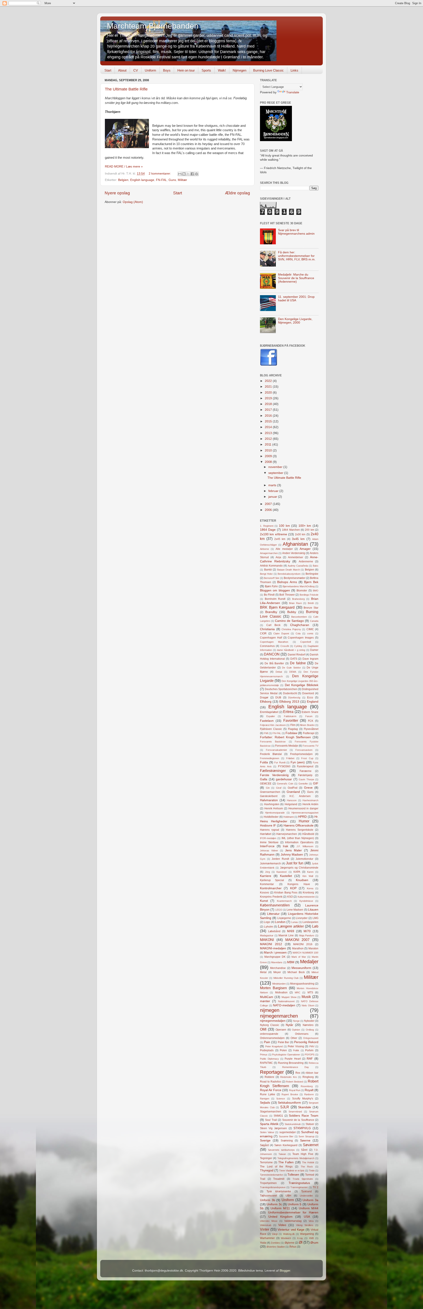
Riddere (269, 1077)
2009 (269, 456)
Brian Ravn (295, 603)
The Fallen (286, 1162)
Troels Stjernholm (303, 1179)
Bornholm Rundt (275, 598)
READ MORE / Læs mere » (124, 166)
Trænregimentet (299, 1187)
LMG (315, 918)
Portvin (309, 1050)
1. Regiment (266, 526)
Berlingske (312, 573)
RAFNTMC (266, 1062)
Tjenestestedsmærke (271, 1174)
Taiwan (282, 1154)
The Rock (307, 1166)
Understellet (306, 1195)
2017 (269, 409)
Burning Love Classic (268, 70)
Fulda (264, 762)
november (275, 467)
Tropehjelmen (268, 1183)
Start (107, 70)
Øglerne (289, 1242)
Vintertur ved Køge (291, 1229)
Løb (315, 926)
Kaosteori (281, 872)
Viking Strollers (304, 1225)
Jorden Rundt (280, 858)
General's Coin (285, 783)
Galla (263, 779)
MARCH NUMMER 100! (305, 952)
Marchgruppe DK (275, 956)
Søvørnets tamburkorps (281, 1150)
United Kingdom (280, 1216)
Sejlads (265, 1102)
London (280, 922)
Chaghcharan (299, 625)
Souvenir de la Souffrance (298, 1119)
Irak (285, 846)
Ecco (310, 697)
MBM (290, 962)
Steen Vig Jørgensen (273, 1128)
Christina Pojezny (291, 629)
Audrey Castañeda (298, 565)
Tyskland (306, 1191)
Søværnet (310, 1145)
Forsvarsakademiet (276, 750)
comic (310, 633)
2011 (268, 444)
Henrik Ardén (310, 804)
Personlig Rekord (306, 1042)
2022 (269, 381)
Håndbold (308, 834)
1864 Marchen (291, 529)
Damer (314, 650)
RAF (310, 1058)
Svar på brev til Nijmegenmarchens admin (296, 231)
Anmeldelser (295, 557)
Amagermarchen (269, 553)
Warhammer (267, 1238)
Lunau (294, 922)
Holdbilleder (271, 816)
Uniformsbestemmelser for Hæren (293, 1212)
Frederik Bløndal (271, 754)
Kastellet (286, 876)
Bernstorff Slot (271, 578)
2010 (269, 450)
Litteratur (273, 913)
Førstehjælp (305, 775)
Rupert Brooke (290, 1094)
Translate (292, 92)
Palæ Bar (283, 1042)
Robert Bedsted (294, 1081)
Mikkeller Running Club (286, 978)
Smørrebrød (295, 1111)
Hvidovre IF (268, 825)
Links (294, 70)
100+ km (305, 525)
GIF (315, 783)
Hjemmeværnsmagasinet (304, 812)
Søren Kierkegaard (285, 1145)
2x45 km (279, 539)
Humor (304, 821)
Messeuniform (301, 968)
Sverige (265, 1140)
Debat (279, 671)
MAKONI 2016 (302, 944)
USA (307, 1216)
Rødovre (309, 1094)
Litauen (313, 909)
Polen (283, 1050)
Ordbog (310, 1029)
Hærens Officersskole (299, 825)
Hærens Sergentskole (299, 829)
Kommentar (267, 884)
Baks (315, 565)
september (276, 473)
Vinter (264, 1229)
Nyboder (309, 1020)
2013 (269, 433)
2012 (269, 438)
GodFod (292, 787)
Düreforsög (294, 697)
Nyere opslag (117, 193)
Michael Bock (296, 972)
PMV (311, 1046)
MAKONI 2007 (297, 940)
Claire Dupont (281, 633)
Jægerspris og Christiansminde (299, 867)
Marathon (298, 948)
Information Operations (299, 842)
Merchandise (278, 968)
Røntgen (264, 1098)
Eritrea (288, 712)
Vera (311, 1221)
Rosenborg (307, 1086)
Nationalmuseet (286, 1001)
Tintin (312, 1170)
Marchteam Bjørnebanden (153, 25)
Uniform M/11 (280, 1208)
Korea (310, 888)
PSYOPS (309, 1054)
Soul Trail (271, 1119)
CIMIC (310, 629)
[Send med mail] (180, 174)
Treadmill (278, 1178)
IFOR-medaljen (268, 838)
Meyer (277, 972)
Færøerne (306, 771)
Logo (267, 922)
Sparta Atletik (269, 1124)
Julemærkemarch (270, 863)
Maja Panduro (306, 935)
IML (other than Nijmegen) (298, 838)
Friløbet (290, 758)
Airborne (264, 549)
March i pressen (275, 952)
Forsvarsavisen (303, 750)
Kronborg (308, 892)
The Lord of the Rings (276, 1166)
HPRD (302, 816)
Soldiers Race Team (303, 1115)
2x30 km (300, 534)
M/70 (307, 931)
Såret (304, 1149)
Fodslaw (291, 733)
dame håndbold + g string (291, 650)
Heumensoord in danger (303, 808)
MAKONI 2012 (271, 944)
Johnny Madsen (292, 854)
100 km (284, 525)
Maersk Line (286, 935)
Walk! (222, 70)
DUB (278, 697)
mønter (265, 1001)
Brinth (311, 603)
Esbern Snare (310, 712)
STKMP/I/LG (302, 1128)
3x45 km (298, 539)
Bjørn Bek (311, 582)
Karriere (265, 876)
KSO (290, 896)
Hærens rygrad (269, 829)
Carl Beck (273, 625)
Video (282, 1225)
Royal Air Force (270, 1090)
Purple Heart (293, 1058)
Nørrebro (308, 1025)
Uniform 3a (310, 1200)
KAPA (296, 871)
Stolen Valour (267, 1132)
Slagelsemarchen (270, 1111)
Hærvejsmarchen (286, 834)
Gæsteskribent (268, 796)
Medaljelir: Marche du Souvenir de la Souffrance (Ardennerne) (296, 278)
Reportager (272, 1072)
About (122, 70)
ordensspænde (269, 1033)
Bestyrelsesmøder (294, 578)
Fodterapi (308, 733)
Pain (267, 1042)
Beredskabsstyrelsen (289, 574)
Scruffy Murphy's (302, 1098)
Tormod (309, 1174)
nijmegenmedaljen (273, 1020)
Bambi (268, 569)
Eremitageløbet (269, 712)
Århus (292, 1246)
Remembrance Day (295, 1067)
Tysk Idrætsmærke (279, 1191)
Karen (310, 872)
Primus (263, 1054)
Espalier (270, 716)
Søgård (264, 1145)
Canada (314, 621)
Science (280, 1098)
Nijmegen (239, 70)
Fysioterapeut (305, 766)
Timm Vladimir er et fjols (291, 1170)
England (312, 701)
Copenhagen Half (271, 637)
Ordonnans (301, 1033)
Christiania (267, 629)
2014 (269, 427)
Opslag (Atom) (133, 202)
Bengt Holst (266, 574)
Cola (298, 633)
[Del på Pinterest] (196, 174)
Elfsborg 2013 (289, 701)
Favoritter (290, 720)
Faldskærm (290, 716)
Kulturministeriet (306, 896)
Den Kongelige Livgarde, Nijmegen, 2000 (295, 320)
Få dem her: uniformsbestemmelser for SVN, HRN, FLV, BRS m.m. (296, 256)
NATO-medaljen (284, 1005)
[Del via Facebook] (192, 174)
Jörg (267, 872)
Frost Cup (307, 758)
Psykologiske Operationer (286, 1054)
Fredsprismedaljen (301, 754)
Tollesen (293, 1174)
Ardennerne (306, 561)
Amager (305, 548)
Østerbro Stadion (276, 1246)
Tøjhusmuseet (268, 1195)
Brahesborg (298, 599)
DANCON (272, 654)
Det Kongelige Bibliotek (302, 685)
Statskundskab (293, 1124)
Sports (206, 70)
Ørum (314, 1242)
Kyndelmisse (306, 901)
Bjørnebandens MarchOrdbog (299, 586)
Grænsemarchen (270, 792)
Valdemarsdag (293, 1220)
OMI (263, 1029)
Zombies (275, 1242)
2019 (269, 398)
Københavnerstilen (275, 905)
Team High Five (302, 1154)
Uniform (150, 70)
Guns (172, 180)
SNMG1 (278, 1115)
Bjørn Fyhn (271, 586)
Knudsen (302, 880)
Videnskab (265, 1225)
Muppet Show (289, 997)
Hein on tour (186, 70)
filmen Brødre (307, 725)
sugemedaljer (287, 1132)
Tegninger (266, 1158)
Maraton (313, 948)
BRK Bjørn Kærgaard (277, 607)
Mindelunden (279, 983)
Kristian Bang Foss (285, 892)
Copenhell (305, 642)
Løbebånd (274, 931)
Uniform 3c (274, 1204)
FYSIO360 (284, 766)
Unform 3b (267, 1200)
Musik (306, 997)
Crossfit (284, 646)
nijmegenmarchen (279, 1016)
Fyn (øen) (298, 762)
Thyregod (266, 1170)
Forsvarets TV (310, 745)
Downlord (308, 693)
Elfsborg (265, 701)
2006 (269, 510)
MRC (297, 992)
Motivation (281, 992)
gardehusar (284, 779)
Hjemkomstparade (275, 812)
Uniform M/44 (308, 1208)
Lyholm (268, 926)
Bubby (291, 612)
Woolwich (286, 1238)
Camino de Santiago (289, 620)
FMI (266, 733)
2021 (269, 386)
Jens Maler (293, 850)
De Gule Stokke (291, 667)
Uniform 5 (294, 1204)
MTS (310, 992)
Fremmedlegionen (269, 758)
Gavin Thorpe (306, 779)
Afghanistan (295, 544)
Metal (263, 972)
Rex (297, 1072)
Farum (308, 716)
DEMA (292, 671)
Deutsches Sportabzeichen (281, 689)
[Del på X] (188, 174)
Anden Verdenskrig (293, 553)
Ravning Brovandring (291, 1062)
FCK (310, 720)
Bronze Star (311, 607)
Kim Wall (307, 876)
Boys (167, 70)
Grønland (293, 792)
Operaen (281, 1029)
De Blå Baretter (274, 663)
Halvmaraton (269, 800)
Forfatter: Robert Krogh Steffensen (285, 737)
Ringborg (308, 1077)
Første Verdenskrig (274, 775)
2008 (269, 462)
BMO (315, 590)
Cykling (298, 646)
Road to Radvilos (270, 1081)
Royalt (309, 1090)
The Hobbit (308, 1162)
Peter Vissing (296, 1046)
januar (273, 496)
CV (135, 70)
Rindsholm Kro (288, 1077)
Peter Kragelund (274, 1046)
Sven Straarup (306, 1136)
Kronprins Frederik (271, 896)
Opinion (296, 1029)
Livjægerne (284, 918)
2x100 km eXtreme (273, 534)
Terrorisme (266, 1162)
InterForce (267, 846)
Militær (182, 180)
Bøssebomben (299, 616)
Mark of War (298, 957)
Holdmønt (288, 817)
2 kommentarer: (160, 173)
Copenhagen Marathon (274, 642)
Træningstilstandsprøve (273, 1187)
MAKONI (267, 940)
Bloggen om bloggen (275, 590)
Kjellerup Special (272, 880)
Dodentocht (290, 693)
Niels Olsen (308, 1005)
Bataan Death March (288, 569)
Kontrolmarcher (271, 888)
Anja (278, 557)
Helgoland (291, 804)
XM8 (311, 1238)
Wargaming (307, 1233)
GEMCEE (265, 783)
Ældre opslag (237, 193)
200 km (309, 529)
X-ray (300, 1238)
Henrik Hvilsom (273, 808)
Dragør (264, 697)
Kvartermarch (284, 901)
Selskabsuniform (289, 1102)
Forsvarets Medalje (286, 745)
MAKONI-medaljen (273, 948)
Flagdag (293, 729)
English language (142, 180)
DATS (293, 658)
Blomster (302, 590)
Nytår (289, 1025)
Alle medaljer (284, 548)
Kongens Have (299, 884)
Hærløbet (265, 834)
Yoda (263, 1242)
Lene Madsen (295, 909)
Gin (268, 787)
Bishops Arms (287, 582)
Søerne (305, 1140)
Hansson (292, 800)
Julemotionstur (304, 858)
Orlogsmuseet (310, 1038)
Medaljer (309, 961)
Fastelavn (267, 720)
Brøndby (271, 612)
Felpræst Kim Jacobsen (273, 725)
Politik (296, 1050)
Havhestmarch (310, 800)
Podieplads (267, 1050)
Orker (294, 1038)
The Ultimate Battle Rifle (126, 89)
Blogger (285, 1270)
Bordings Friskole (309, 594)
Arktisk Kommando (271, 565)
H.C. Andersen (300, 796)
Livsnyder (302, 918)
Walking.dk (289, 1234)
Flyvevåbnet (311, 729)
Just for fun (294, 863)
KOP (293, 888)
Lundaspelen (310, 922)
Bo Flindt (269, 594)
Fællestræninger (273, 771)
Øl (300, 1242)
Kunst (264, 900)
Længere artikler (291, 926)
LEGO (278, 909)
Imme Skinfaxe (269, 842)
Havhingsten (271, 804)
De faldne (298, 663)
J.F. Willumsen (305, 846)
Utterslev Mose (268, 1221)
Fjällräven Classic (271, 729)
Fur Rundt (280, 762)
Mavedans (276, 962)
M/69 (290, 931)
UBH (288, 1195)
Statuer (310, 1124)
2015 (269, 421)
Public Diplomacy (269, 1058)
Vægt (275, 1234)
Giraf (278, 787)
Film (292, 725)
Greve (308, 787)
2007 (269, 504)
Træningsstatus (299, 1183)
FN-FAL (161, 180)
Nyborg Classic (269, 1025)
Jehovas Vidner (269, 850)
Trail (262, 1178)
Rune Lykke (267, 1094)
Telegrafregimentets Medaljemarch (295, 1158)
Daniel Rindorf (296, 654)
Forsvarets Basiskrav (273, 741)
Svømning (287, 1140)
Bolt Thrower (287, 594)
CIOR (263, 633)
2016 (269, 415)
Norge (296, 1021)
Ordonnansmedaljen (272, 1038)
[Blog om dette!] (184, 174)
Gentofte (303, 783)
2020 (269, 392)
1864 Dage (268, 529)
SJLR (284, 1107)
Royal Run (294, 1090)
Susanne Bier (286, 1136)
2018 (269, 404)
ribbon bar (312, 1072)
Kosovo (264, 892)
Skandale (304, 1107)
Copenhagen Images (301, 637)
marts (272, 485)
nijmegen (269, 1010)
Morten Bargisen (273, 988)
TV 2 (315, 1187)
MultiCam (266, 997)
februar (273, 491)
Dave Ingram (310, 658)
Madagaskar (266, 935)
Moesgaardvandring (302, 983)
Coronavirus (267, 646)
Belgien (123, 180)
